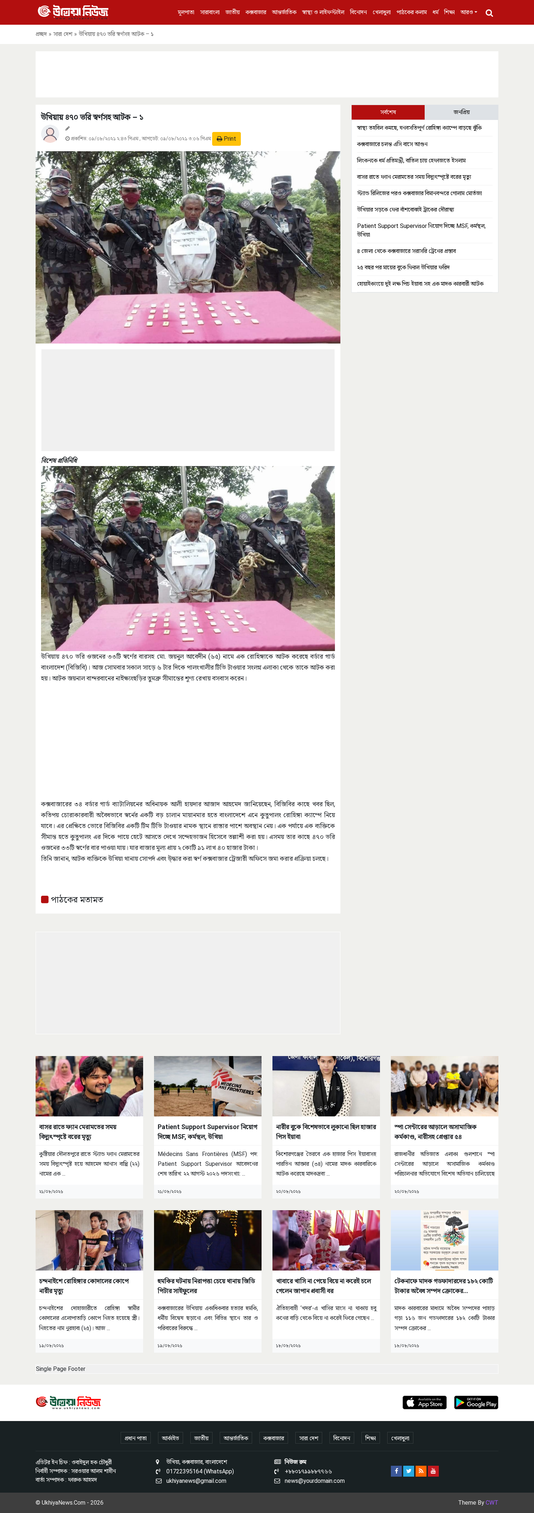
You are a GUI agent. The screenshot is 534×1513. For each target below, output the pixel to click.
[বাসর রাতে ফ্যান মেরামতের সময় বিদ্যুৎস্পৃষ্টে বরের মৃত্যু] (89, 1085)
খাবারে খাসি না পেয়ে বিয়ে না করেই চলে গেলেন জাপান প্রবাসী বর (323, 1286)
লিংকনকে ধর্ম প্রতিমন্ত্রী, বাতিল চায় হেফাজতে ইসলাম (411, 160)
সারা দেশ (62, 34)
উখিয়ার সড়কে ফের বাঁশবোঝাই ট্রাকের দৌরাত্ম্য (405, 209)
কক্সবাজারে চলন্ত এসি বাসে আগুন (392, 144)
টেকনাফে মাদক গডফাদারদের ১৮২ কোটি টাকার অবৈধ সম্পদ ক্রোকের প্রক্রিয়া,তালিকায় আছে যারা (444, 1286)
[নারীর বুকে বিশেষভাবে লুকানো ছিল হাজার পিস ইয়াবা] (326, 1085)
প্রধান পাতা (136, 1438)
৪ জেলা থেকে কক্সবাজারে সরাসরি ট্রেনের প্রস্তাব (406, 251)
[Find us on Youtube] (433, 1471)
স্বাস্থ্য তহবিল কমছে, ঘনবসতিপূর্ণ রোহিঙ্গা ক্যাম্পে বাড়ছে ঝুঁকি (419, 127)
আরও (467, 12)
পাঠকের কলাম (412, 12)
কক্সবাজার (256, 12)
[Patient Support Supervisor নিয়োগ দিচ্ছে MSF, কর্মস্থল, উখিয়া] (208, 1085)
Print (229, 138)
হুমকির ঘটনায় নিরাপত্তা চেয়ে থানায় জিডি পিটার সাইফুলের (206, 1286)
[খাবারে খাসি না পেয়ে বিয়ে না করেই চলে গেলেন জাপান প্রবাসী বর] (326, 1239)
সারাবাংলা (210, 12)
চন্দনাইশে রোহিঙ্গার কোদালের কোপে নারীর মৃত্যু (84, 1286)
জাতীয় (233, 12)
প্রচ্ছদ (41, 34)
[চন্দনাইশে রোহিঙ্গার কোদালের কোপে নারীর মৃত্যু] (89, 1239)
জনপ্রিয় (462, 112)
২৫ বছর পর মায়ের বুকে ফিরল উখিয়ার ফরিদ (403, 267)
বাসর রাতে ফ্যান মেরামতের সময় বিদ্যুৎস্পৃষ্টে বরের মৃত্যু (414, 176)
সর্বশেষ (388, 112)
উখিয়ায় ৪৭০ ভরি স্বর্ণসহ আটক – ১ (92, 117)
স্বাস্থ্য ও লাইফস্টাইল (323, 12)
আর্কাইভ (170, 1438)
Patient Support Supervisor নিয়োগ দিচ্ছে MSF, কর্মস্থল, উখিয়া (207, 1131)
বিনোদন (358, 12)
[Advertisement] (267, 73)
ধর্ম (435, 12)
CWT (492, 1502)
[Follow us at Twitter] (408, 1471)
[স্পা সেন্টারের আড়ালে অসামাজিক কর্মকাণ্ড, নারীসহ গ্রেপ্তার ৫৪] (444, 1085)
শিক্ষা (449, 12)
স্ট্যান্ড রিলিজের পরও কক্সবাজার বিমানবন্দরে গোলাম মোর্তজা (419, 193)
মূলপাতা (186, 12)
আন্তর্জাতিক (284, 12)
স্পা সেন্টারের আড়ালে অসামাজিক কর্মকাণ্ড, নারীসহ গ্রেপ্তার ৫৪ (436, 1131)
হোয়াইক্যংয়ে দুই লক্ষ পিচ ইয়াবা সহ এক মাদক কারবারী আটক (420, 283)
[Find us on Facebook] (396, 1471)
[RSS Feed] (421, 1471)
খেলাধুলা (382, 12)
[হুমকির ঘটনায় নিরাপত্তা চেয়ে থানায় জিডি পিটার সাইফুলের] (208, 1239)
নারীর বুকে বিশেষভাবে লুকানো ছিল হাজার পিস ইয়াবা (326, 1131)
